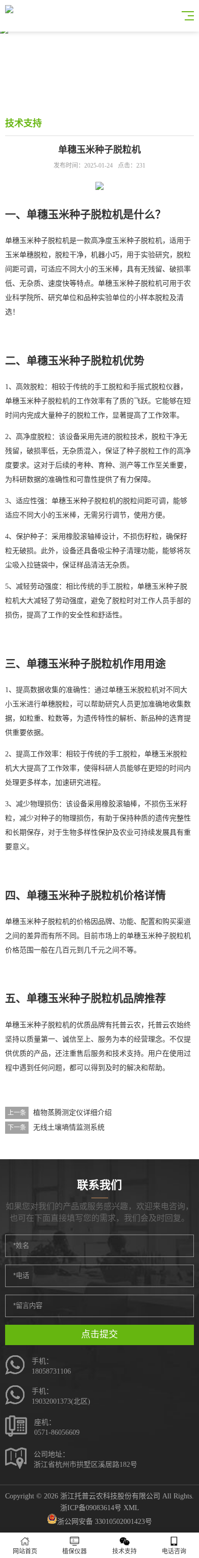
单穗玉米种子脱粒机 (37, 240)
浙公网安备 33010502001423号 (104, 1521)
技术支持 (124, 1551)
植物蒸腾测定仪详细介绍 (72, 1112)
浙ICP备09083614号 (90, 1508)
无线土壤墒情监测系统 (69, 1127)
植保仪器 (74, 1551)
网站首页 (25, 1551)
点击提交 (99, 1334)
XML (131, 1508)
